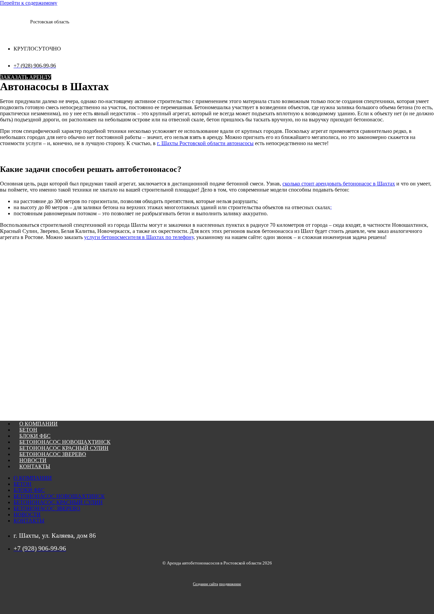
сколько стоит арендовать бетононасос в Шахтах (338, 183)
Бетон (28, 430)
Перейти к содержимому (28, 3)
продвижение (230, 584)
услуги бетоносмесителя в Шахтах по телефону (139, 237)
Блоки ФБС (35, 436)
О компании (38, 424)
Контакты (34, 466)
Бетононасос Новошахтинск (65, 442)
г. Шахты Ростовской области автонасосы (205, 143)
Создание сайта (205, 584)
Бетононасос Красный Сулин (63, 448)
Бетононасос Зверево (52, 454)
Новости (32, 460)
